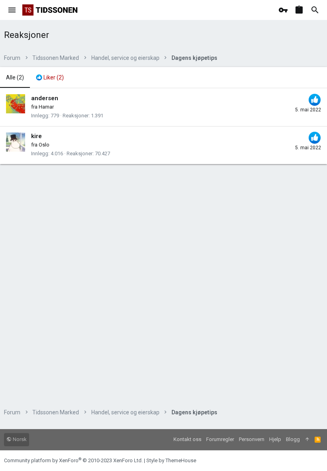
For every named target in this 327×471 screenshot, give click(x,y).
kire (36, 136)
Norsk (19, 439)
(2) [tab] (15, 77)
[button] (12, 10)
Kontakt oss (187, 439)
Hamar (46, 107)
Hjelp (275, 439)
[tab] (50, 77)
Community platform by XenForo (73, 460)
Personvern (251, 439)
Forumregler (220, 439)
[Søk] (315, 10)
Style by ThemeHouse (171, 460)
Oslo (44, 145)
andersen (44, 98)
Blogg (293, 439)
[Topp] (307, 439)
